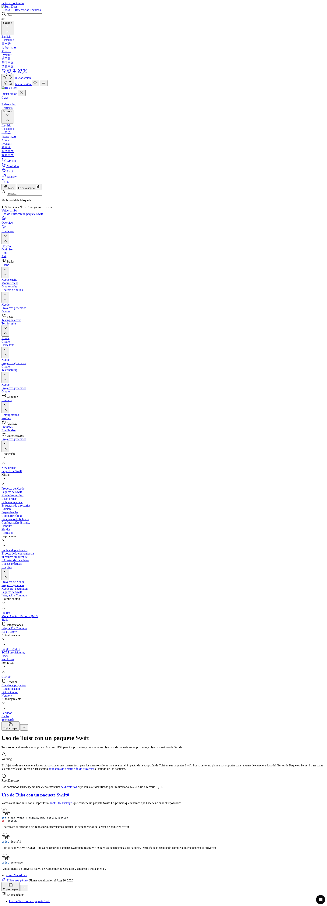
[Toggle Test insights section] (5, 331)
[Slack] (14, 72)
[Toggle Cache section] (5, 272)
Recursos (7, 107)
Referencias (9, 104)
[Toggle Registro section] (5, 574)
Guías (5, 97)
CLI (4, 101)
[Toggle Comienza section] (5, 238)
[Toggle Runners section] (5, 407)
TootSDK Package (60, 803)
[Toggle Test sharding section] (5, 377)
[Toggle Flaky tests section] (5, 352)
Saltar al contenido (13, 3)
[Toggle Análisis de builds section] (5, 297)
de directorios (69, 787)
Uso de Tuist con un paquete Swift (22, 213)
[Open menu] (43, 83)
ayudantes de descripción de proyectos (71, 768)
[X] (25, 72)
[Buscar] (35, 83)
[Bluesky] (20, 72)
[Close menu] (22, 93)
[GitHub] (4, 72)
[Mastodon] (9, 72)
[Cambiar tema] (8, 77)
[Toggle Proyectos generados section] (5, 446)
